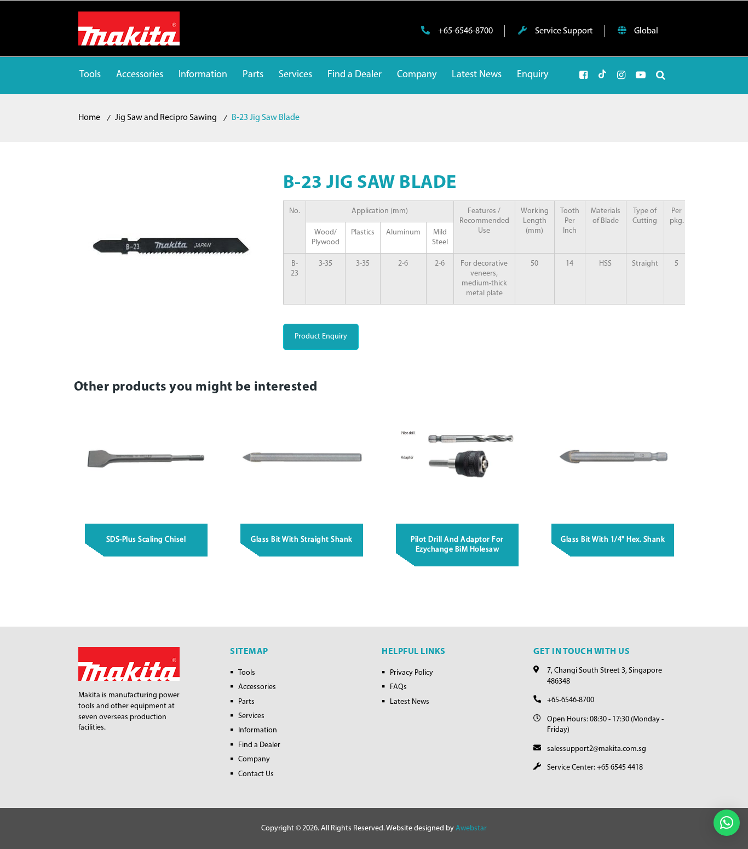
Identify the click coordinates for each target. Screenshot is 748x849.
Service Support (562, 31)
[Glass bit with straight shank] (301, 458)
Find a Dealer (259, 745)
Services (251, 716)
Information (257, 730)
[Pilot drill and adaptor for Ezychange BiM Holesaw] (457, 458)
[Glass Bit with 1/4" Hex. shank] (613, 458)
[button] (727, 823)
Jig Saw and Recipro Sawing (166, 117)
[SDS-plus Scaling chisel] (146, 458)
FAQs (398, 687)
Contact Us (256, 774)
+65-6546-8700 (464, 31)
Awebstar (471, 828)
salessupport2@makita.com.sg (596, 749)
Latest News (409, 702)
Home (89, 117)
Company (254, 759)
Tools (246, 673)
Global (645, 31)
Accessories (257, 687)
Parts (246, 702)
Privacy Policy (411, 673)
